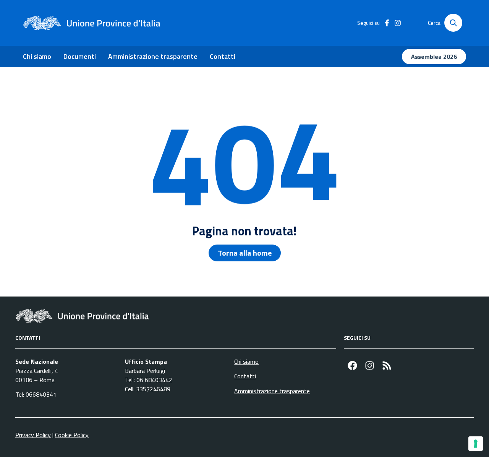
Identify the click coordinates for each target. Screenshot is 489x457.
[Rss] (386, 365)
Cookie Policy (72, 434)
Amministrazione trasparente (153, 56)
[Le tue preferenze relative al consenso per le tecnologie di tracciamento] (475, 443)
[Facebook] (352, 365)
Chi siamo (37, 56)
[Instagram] (369, 365)
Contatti (222, 56)
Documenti (79, 56)
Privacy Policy (33, 434)
